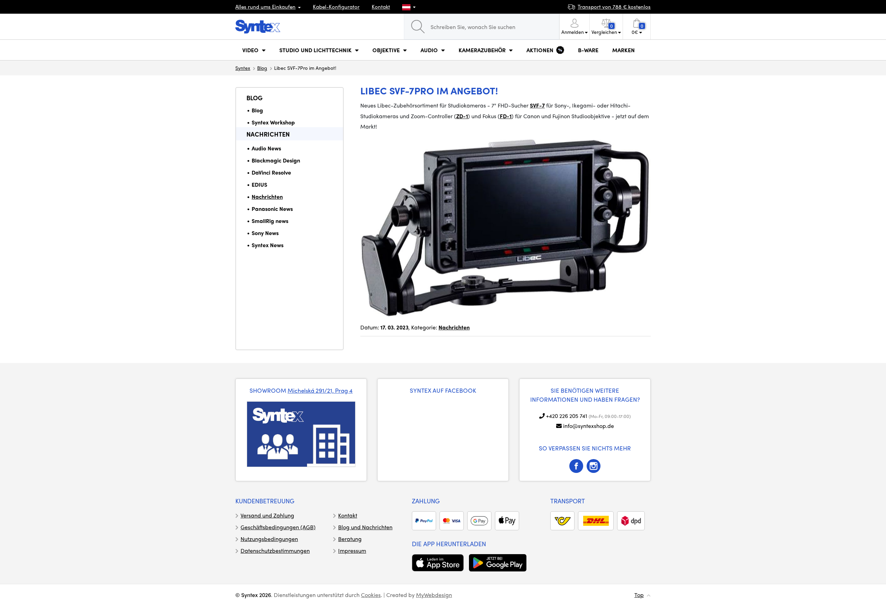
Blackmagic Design (276, 160)
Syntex (242, 67)
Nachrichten (268, 134)
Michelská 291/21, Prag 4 (320, 390)
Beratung (350, 539)
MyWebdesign (434, 595)
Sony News (265, 233)
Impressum (352, 550)
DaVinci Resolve (271, 172)
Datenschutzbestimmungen (275, 550)
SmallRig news (270, 221)
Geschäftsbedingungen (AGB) (278, 527)
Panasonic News (272, 209)
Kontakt (381, 6)
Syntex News (267, 245)
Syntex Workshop (273, 122)
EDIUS (259, 184)
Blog (262, 67)
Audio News (266, 148)
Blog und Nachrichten (365, 527)
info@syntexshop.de (588, 426)
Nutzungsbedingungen (269, 539)
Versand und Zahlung (267, 515)
